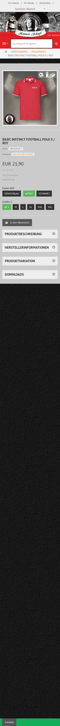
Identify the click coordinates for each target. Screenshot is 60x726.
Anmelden (45, 3)
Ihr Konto (29, 3)
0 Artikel (9, 722)
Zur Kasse (13, 3)
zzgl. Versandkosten (10, 175)
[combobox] (30, 9)
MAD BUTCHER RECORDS (23, 154)
